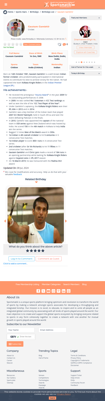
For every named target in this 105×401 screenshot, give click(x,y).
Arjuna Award (41, 94)
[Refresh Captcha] (18, 336)
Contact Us (11, 358)
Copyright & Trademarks (80, 360)
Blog (84, 284)
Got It (52, 398)
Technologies (44, 380)
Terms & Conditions (78, 355)
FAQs (73, 380)
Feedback (74, 385)
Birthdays (34, 12)
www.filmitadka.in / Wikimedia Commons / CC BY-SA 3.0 (38, 39)
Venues (41, 375)
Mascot (9, 363)
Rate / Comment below (32, 44)
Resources (11, 375)
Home (10, 12)
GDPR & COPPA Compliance (81, 363)
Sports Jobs (11, 380)
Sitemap (10, 383)
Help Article (75, 378)
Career (9, 360)
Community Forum (78, 383)
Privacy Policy (64, 394)
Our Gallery (11, 378)
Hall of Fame (43, 358)
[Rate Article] (43, 250)
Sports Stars (21, 12)
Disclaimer (75, 365)
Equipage (42, 385)
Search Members (71, 284)
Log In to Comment (22, 259)
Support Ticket (76, 375)
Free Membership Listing (27, 284)
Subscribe (16, 344)
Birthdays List (48, 12)
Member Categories (51, 284)
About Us (10, 355)
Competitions (44, 378)
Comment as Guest (48, 259)
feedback (17, 174)
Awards (41, 383)
